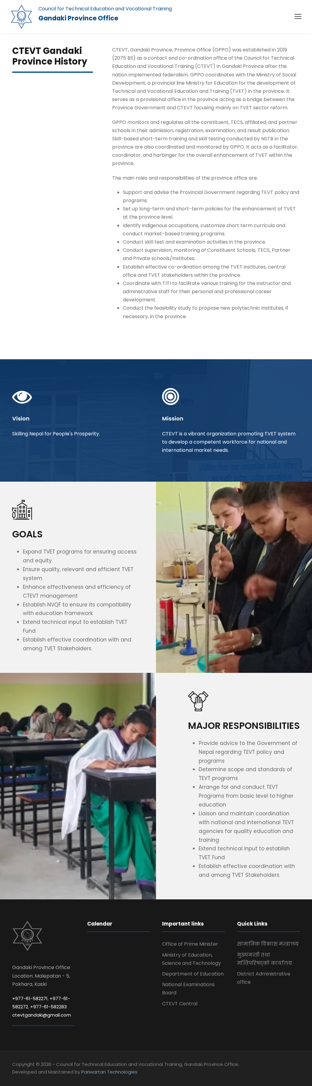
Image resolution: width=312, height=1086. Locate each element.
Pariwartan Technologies (109, 1072)
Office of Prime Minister (190, 943)
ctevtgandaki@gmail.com (41, 1015)
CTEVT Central (179, 1003)
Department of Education (193, 973)
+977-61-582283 (48, 1006)
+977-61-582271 (30, 998)
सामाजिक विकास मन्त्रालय (268, 943)
